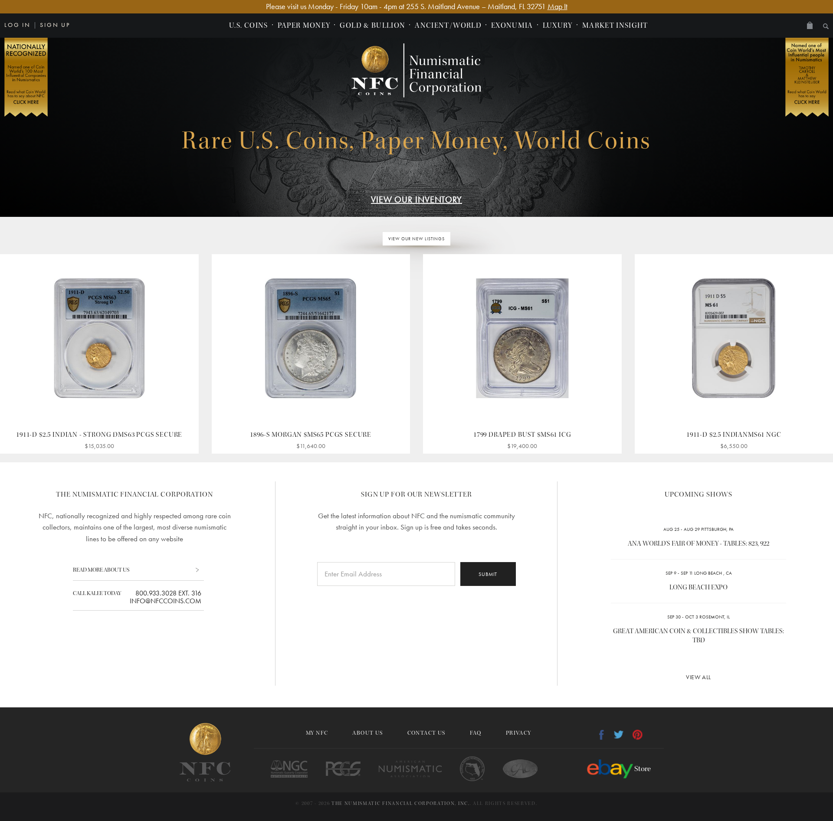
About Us (367, 732)
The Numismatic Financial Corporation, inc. (400, 803)
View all (698, 677)
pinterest (638, 734)
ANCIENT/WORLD (448, 25)
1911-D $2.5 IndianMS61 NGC (733, 434)
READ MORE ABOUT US (101, 569)
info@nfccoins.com (165, 601)
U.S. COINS (248, 25)
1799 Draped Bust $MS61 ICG (522, 434)
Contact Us (426, 732)
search (826, 26)
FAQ (476, 732)
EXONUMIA (512, 25)
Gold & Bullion (372, 25)
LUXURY (558, 25)
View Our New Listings (416, 239)
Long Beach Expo (698, 587)
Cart (810, 25)
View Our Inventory (416, 199)
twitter (619, 734)
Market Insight (615, 25)
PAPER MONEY (304, 25)
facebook (601, 735)
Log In (17, 25)
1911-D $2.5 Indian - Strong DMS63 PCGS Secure (99, 434)
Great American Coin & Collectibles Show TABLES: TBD (698, 635)
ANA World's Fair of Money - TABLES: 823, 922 (698, 543)
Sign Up (55, 25)
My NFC (317, 732)
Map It (557, 6)
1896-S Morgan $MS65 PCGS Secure (310, 434)
